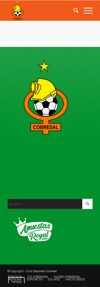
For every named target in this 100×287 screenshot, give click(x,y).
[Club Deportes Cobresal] (41, 10)
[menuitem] (73, 10)
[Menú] (85, 10)
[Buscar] (73, 10)
